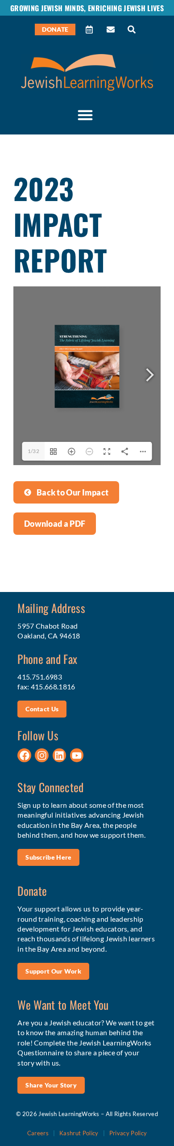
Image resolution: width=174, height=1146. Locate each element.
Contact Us (41, 709)
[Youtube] (77, 755)
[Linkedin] (59, 755)
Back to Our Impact (72, 492)
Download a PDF (54, 524)
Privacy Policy (128, 1133)
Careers (38, 1133)
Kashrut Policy (78, 1133)
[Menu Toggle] (85, 115)
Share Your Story (51, 1085)
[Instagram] (42, 755)
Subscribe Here (48, 857)
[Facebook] (24, 755)
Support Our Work (53, 971)
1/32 (33, 451)
